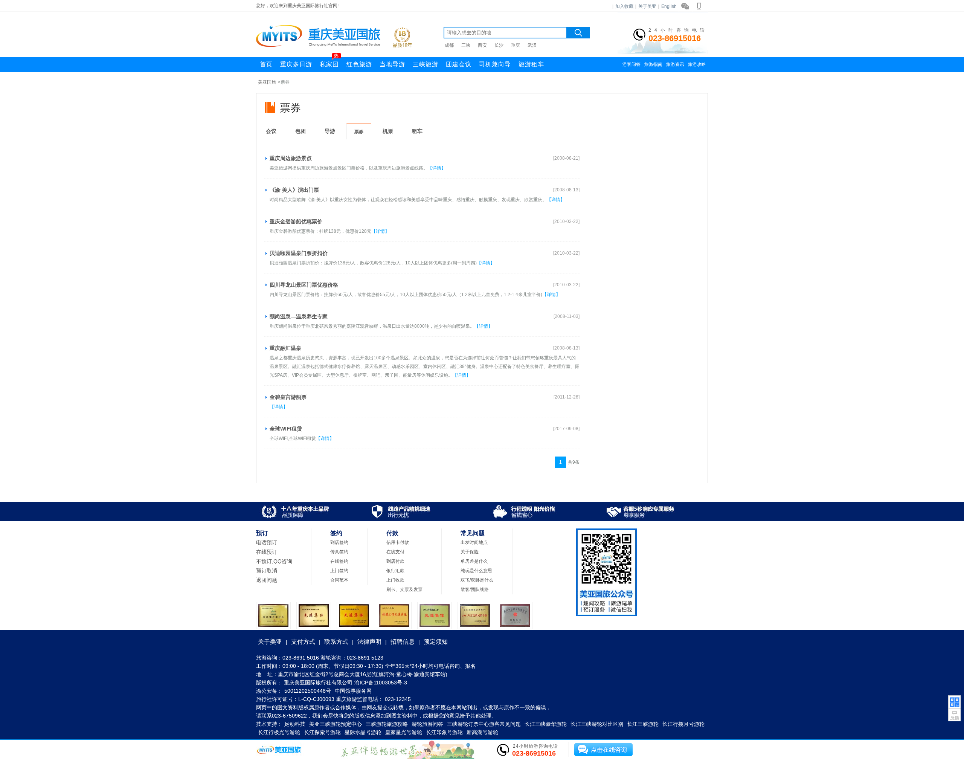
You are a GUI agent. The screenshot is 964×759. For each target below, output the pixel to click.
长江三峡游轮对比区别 (596, 724)
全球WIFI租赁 (286, 429)
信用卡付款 (397, 542)
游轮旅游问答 (427, 724)
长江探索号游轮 (322, 732)
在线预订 (266, 552)
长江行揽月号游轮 (683, 724)
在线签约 (339, 561)
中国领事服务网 (353, 691)
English (669, 6)
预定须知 (436, 641)
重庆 (515, 45)
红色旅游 (359, 64)
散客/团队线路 (475, 589)
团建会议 (458, 64)
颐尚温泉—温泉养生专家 (299, 316)
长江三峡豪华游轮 (546, 724)
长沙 (498, 45)
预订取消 (266, 571)
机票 (388, 131)
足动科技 (294, 724)
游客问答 (631, 64)
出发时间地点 (474, 542)
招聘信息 (402, 641)
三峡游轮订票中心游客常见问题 (484, 724)
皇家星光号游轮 (403, 732)
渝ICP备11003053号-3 (380, 683)
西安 (482, 45)
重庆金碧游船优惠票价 (296, 221)
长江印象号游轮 (444, 732)
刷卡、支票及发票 (404, 589)
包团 (300, 131)
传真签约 (339, 551)
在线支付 (395, 551)
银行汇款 (395, 570)
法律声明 (369, 641)
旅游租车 (531, 64)
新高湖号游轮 (482, 732)
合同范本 (339, 580)
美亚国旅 (267, 82)
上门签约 (339, 570)
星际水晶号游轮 (363, 732)
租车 (417, 131)
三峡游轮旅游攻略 (387, 724)
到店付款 (395, 561)
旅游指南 (653, 64)
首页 (266, 64)
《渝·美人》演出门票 (294, 190)
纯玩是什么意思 (476, 570)
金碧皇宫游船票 (288, 397)
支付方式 (303, 641)
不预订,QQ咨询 (274, 561)
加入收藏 (624, 6)
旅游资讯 (675, 64)
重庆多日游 (296, 64)
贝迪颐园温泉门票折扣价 (299, 253)
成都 (449, 45)
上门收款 (395, 580)
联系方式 (336, 641)
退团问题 (266, 580)
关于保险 (470, 551)
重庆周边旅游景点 (291, 158)
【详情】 (437, 168)
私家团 (329, 62)
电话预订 (266, 542)
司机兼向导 (495, 64)
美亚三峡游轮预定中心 (335, 724)
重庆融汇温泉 (285, 348)
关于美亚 (647, 6)
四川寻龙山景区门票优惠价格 (304, 285)
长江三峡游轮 (643, 724)
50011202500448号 (307, 691)
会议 (271, 131)
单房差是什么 (474, 561)
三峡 (465, 45)
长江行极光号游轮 (279, 732)
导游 (330, 131)
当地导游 (392, 64)
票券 (358, 131)
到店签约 (339, 542)
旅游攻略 (697, 64)
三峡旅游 (425, 64)
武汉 (532, 45)
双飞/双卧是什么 (477, 580)
